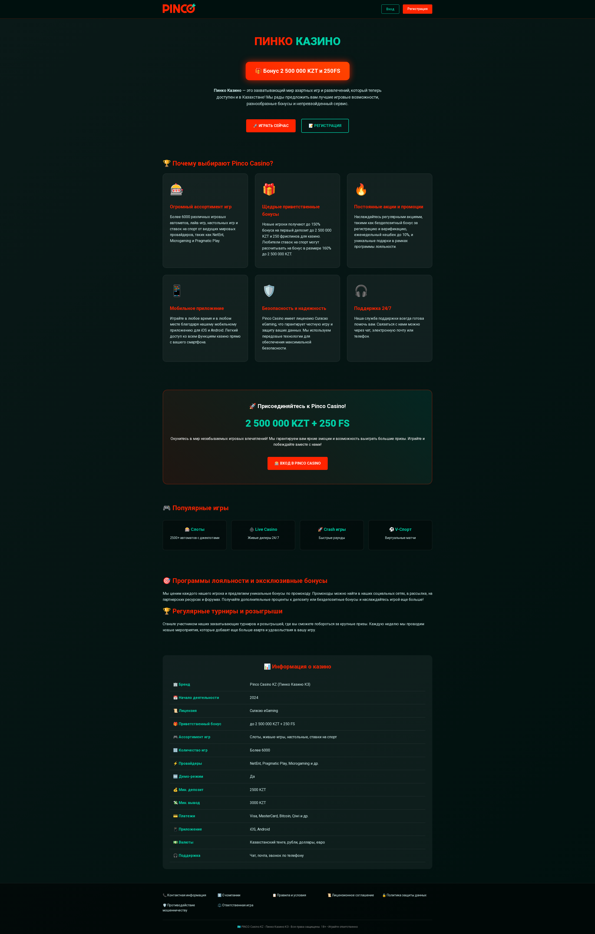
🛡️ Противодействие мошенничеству (179, 907)
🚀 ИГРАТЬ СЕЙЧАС (271, 125)
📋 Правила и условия (289, 895)
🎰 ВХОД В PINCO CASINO (297, 463)
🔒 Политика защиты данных (404, 895)
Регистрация (417, 9)
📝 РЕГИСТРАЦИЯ (325, 125)
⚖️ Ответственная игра (235, 905)
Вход (390, 9)
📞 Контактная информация (184, 895)
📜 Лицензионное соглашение (350, 895)
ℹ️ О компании (229, 895)
